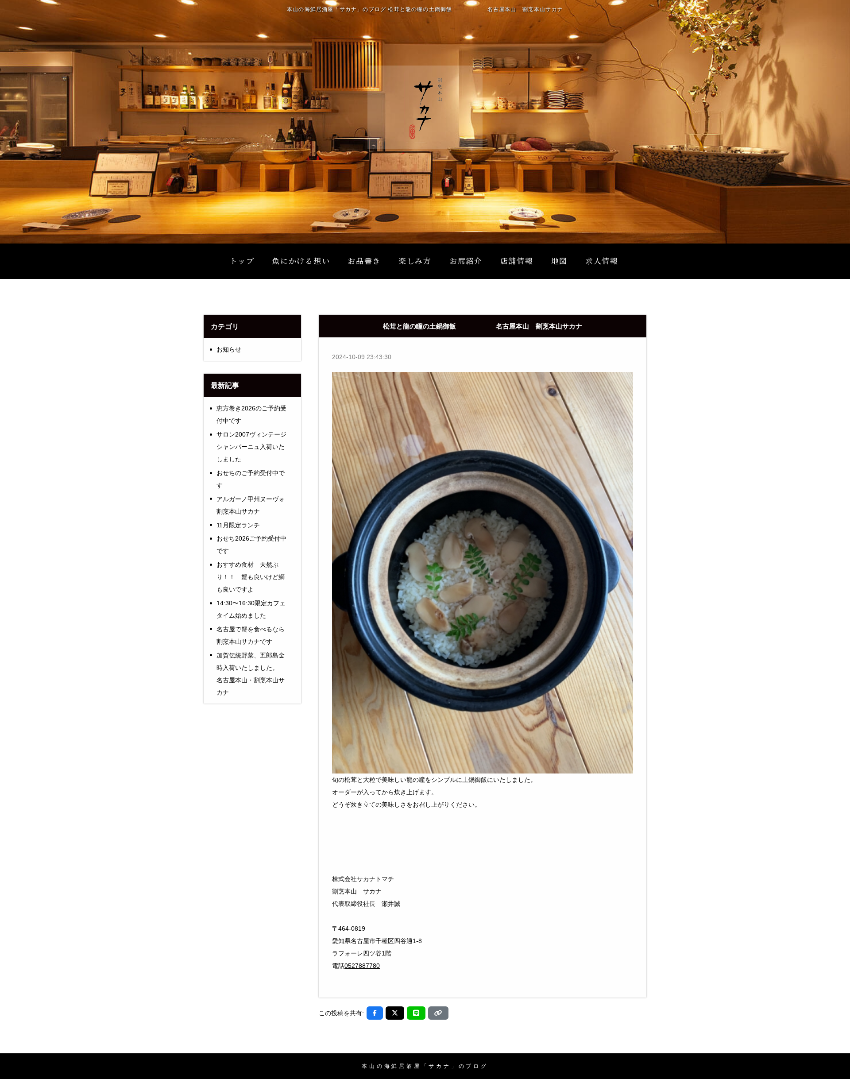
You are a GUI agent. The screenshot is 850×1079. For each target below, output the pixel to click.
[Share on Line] (416, 1013)
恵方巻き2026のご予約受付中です (251, 414)
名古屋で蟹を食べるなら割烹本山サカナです (250, 635)
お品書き (364, 260)
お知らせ (228, 349)
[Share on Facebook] (375, 1013)
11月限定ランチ (238, 525)
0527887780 (362, 965)
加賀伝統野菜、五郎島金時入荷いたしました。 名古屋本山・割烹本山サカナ (255, 674)
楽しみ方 (415, 260)
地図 (559, 260)
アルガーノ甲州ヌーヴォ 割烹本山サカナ (253, 505)
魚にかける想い (301, 260)
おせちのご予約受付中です (250, 479)
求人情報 (601, 260)
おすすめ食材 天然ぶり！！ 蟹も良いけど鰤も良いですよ (250, 577)
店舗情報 (516, 260)
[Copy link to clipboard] (438, 1013)
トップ (242, 260)
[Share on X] (395, 1013)
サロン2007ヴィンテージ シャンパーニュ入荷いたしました (251, 447)
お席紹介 (466, 260)
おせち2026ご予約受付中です (251, 544)
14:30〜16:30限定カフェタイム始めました (251, 609)
